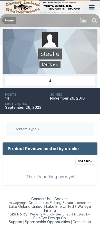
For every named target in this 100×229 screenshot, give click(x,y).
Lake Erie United (60, 206)
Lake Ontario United (26, 206)
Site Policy (18, 214)
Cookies (61, 199)
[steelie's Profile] (50, 81)
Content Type (25, 129)
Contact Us (40, 199)
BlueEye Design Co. (50, 218)
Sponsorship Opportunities (47, 222)
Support (15, 222)
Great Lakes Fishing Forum (50, 202)
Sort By (84, 161)
